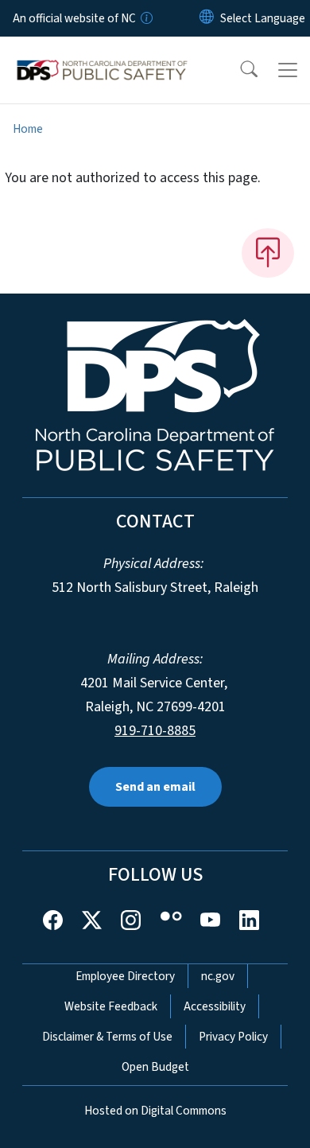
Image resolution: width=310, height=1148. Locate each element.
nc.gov (217, 976)
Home (28, 129)
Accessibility (215, 1006)
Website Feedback (110, 1006)
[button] (238, 70)
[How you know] (145, 18)
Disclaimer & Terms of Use (107, 1036)
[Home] (102, 55)
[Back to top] (268, 253)
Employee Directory (125, 976)
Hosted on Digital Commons (155, 1110)
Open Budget (155, 1067)
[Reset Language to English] (207, 18)
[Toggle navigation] (287, 70)
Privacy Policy (233, 1036)
